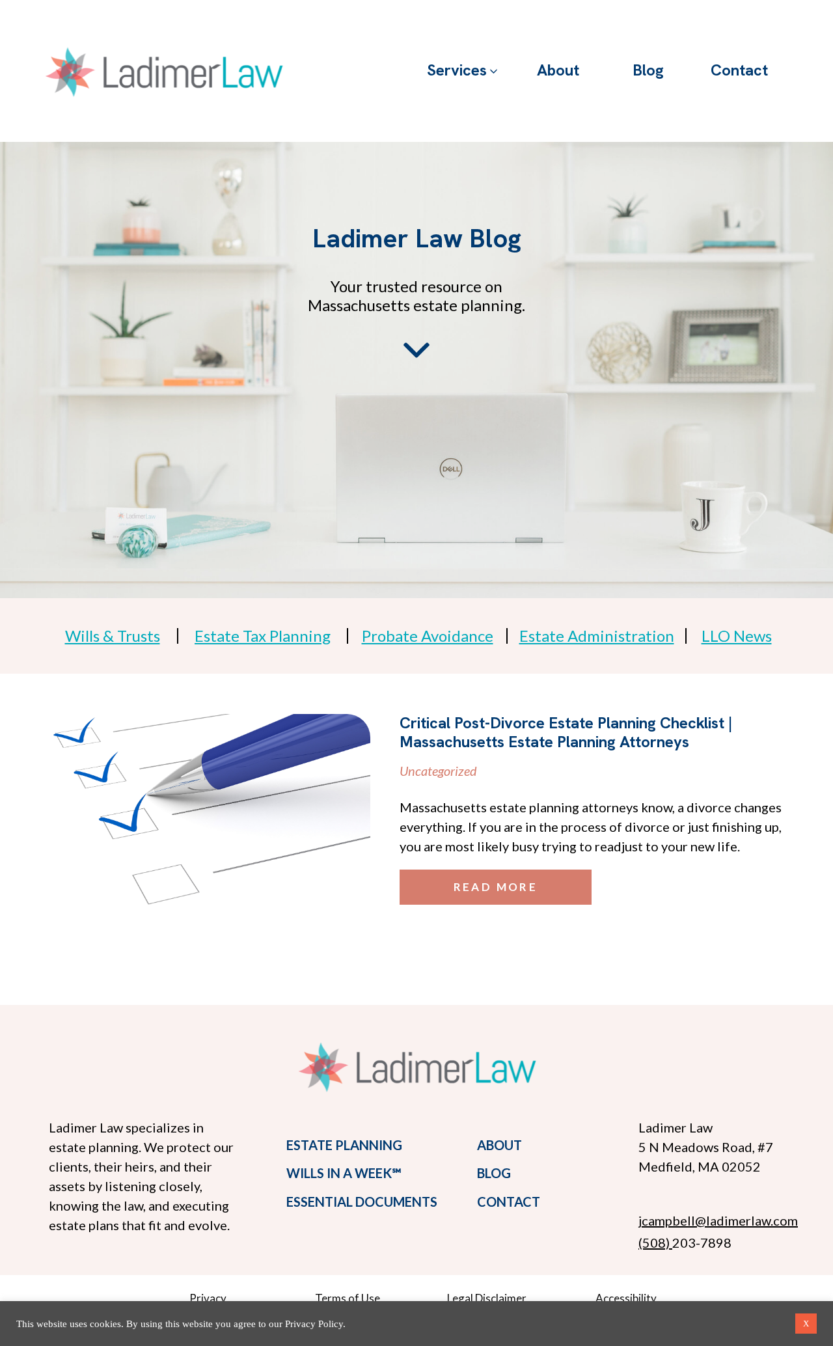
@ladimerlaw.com (746, 1220)
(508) (655, 1242)
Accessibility (626, 1298)
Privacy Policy (314, 1324)
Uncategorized (438, 770)
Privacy (207, 1298)
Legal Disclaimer (486, 1298)
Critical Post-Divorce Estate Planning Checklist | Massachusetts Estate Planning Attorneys (566, 732)
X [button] (806, 1323)
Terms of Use (347, 1298)
